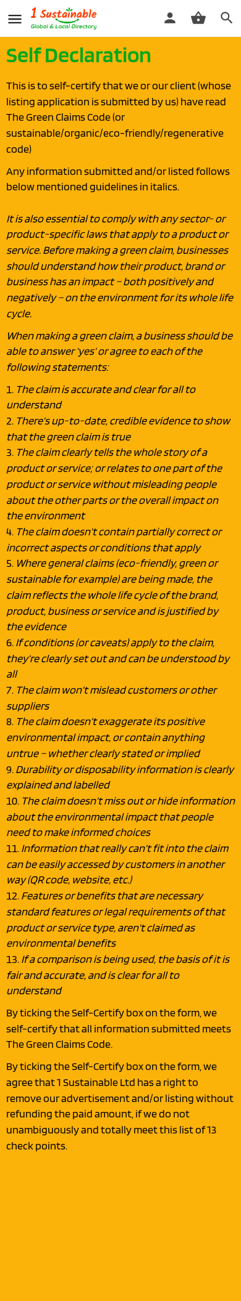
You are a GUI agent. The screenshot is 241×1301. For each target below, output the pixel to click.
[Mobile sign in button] (170, 18)
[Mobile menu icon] (14, 19)
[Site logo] (65, 18)
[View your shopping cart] (198, 18)
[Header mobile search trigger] (227, 18)
